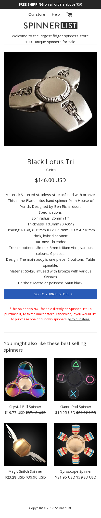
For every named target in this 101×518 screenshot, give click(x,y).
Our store (36, 14)
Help (56, 14)
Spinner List (63, 508)
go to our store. (78, 319)
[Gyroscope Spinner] (75, 444)
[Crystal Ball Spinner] (25, 379)
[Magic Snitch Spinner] (25, 444)
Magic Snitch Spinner (25, 471)
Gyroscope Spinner (76, 471)
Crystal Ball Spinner (25, 406)
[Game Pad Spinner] (75, 379)
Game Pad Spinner (75, 406)
